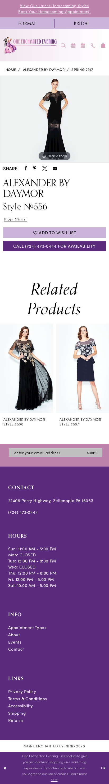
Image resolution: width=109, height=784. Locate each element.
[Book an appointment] (73, 45)
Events (14, 642)
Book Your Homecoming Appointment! (54, 11)
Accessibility (20, 705)
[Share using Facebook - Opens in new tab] (26, 168)
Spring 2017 (82, 69)
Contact (16, 649)
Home (11, 69)
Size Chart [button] (15, 219)
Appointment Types (27, 627)
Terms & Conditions (27, 698)
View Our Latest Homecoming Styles (54, 5)
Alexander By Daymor (44, 69)
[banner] (30, 45)
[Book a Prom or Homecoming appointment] (83, 45)
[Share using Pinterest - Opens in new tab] (35, 168)
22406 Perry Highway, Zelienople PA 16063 (50, 500)
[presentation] (26, 368)
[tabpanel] (54, 119)
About (14, 634)
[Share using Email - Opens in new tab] (55, 168)
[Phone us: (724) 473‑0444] (93, 45)
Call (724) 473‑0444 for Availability (54, 246)
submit (92, 452)
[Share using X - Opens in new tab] (44, 168)
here (54, 779)
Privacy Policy (22, 691)
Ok (103, 768)
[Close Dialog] (4, 768)
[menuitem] (27, 23)
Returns (16, 720)
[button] (103, 45)
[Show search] (63, 45)
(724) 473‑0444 (23, 512)
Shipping (17, 713)
